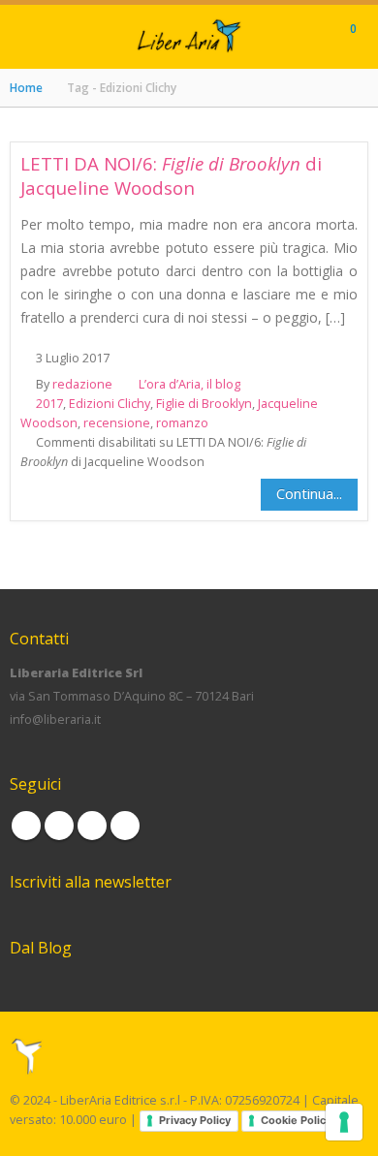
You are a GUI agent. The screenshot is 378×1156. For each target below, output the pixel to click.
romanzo (182, 423)
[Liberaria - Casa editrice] (189, 35)
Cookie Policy (296, 1120)
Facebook (26, 825)
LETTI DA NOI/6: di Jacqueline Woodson (171, 175)
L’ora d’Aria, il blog (189, 384)
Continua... (309, 493)
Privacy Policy (195, 1120)
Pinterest (92, 825)
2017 (49, 403)
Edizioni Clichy (109, 403)
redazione (82, 384)
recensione (116, 423)
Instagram (125, 825)
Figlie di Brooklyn (204, 403)
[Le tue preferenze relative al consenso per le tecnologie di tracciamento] (344, 1122)
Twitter (59, 825)
